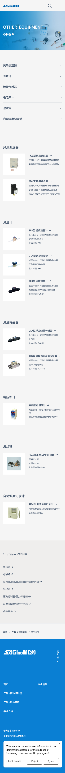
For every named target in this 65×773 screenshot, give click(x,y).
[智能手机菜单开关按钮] (59, 5)
